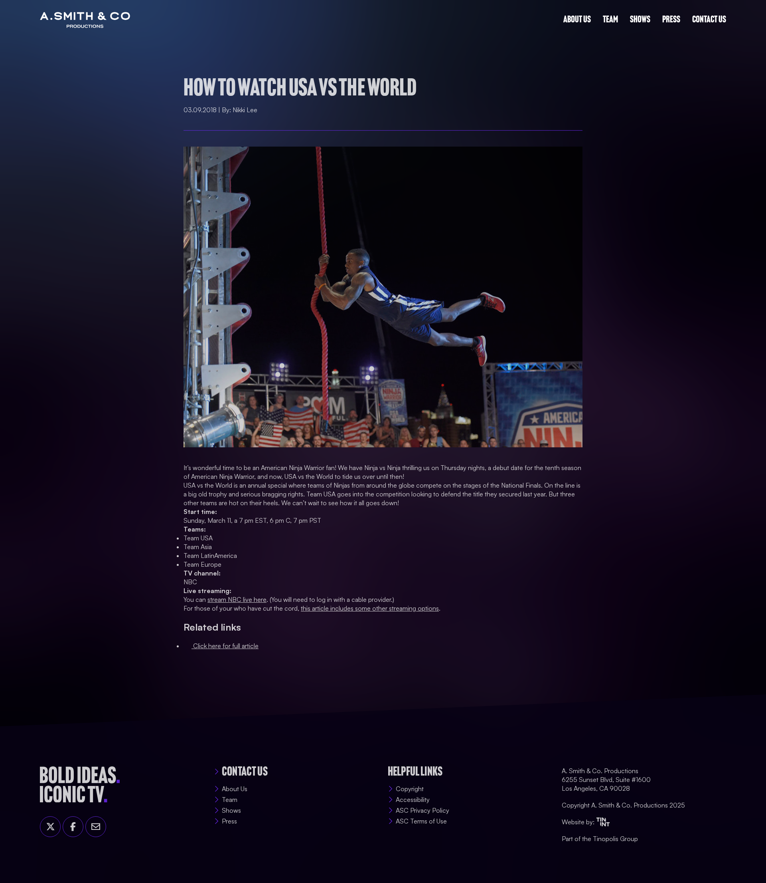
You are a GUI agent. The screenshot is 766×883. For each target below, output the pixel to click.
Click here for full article (225, 643)
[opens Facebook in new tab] (73, 826)
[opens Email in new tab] (95, 826)
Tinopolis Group (615, 839)
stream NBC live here (237, 597)
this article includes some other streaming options (370, 605)
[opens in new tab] (603, 822)
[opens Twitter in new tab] (50, 826)
